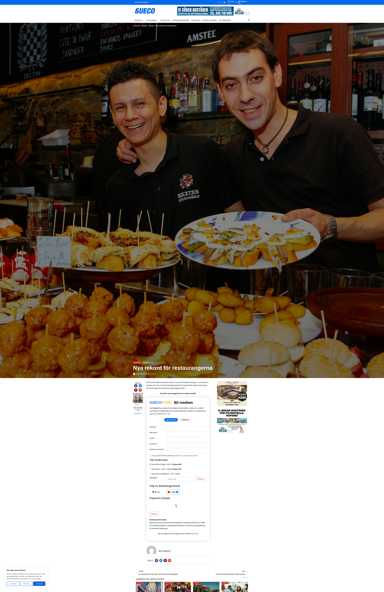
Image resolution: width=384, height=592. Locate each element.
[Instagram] (221, 2)
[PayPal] (156, 492)
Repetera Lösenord (157, 449)
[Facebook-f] (219, 2)
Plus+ (162, 414)
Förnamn (153, 427)
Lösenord (153, 444)
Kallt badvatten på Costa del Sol (138, 409)
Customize (13, 583)
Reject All (26, 583)
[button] (139, 20)
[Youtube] (224, 2)
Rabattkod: (153, 478)
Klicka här (194, 534)
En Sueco (137, 26)
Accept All (39, 583)
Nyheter (144, 26)
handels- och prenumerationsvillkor (186, 455)
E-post (152, 438)
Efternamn (154, 432)
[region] (26, 577)
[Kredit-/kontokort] (173, 492)
